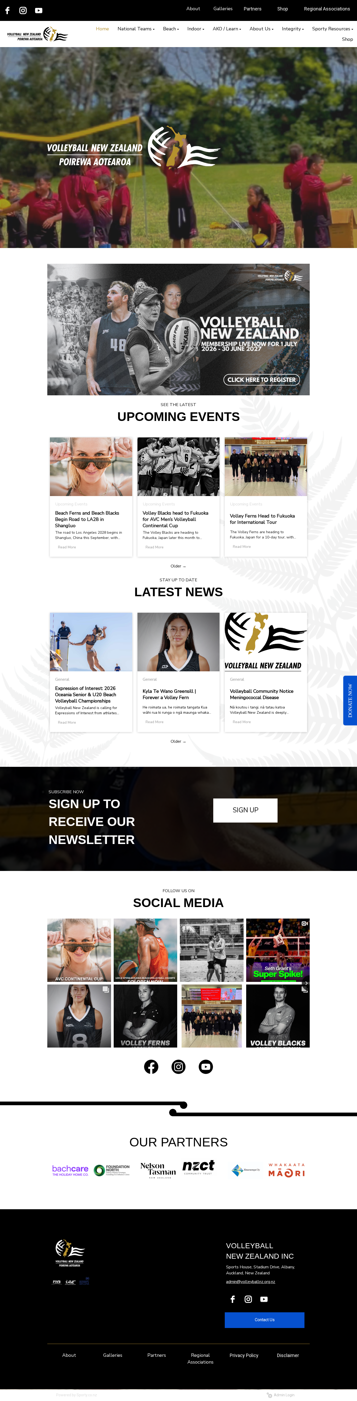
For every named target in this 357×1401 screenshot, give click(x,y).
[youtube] (39, 10)
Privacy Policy (244, 1355)
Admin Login (283, 1395)
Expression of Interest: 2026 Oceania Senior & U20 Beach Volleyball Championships (85, 694)
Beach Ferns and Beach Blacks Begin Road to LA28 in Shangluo (87, 519)
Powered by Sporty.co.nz (76, 1395)
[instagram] (23, 10)
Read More (67, 547)
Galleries (223, 8)
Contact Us (265, 1319)
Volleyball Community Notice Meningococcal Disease (261, 694)
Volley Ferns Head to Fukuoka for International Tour (262, 519)
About (193, 8)
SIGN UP (245, 810)
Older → (178, 566)
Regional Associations (327, 9)
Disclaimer (288, 1355)
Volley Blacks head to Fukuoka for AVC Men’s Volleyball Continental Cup (175, 519)
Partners (253, 9)
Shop (282, 9)
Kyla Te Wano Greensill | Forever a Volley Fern (169, 694)
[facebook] (232, 1299)
